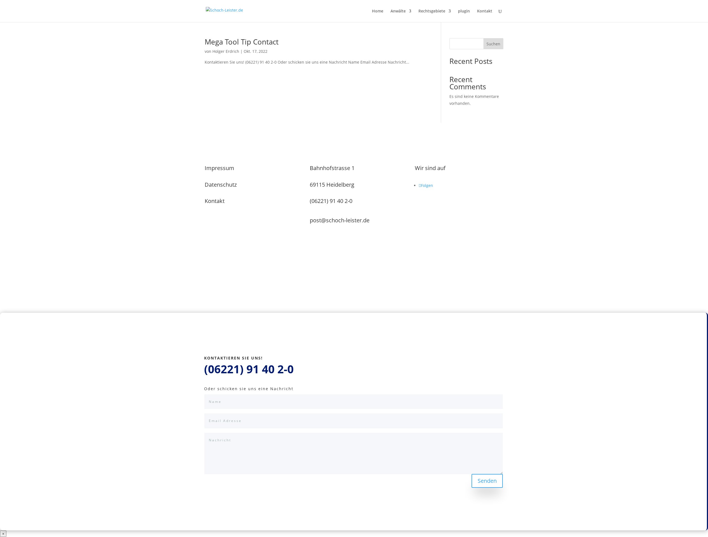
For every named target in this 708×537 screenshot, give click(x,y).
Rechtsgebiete (431, 11)
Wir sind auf (430, 168)
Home (377, 11)
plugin (464, 11)
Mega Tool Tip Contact (241, 42)
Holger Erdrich (225, 51)
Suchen (493, 43)
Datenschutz (221, 184)
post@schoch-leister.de (339, 220)
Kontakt (484, 11)
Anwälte (398, 11)
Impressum (219, 168)
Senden (487, 480)
